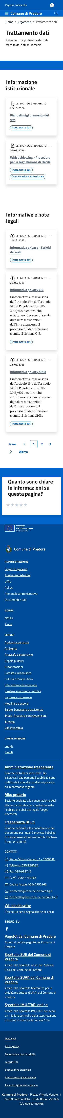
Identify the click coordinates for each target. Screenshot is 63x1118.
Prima (13, 445)
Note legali (10, 1038)
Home (9, 22)
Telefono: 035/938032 (23, 865)
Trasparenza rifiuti (20, 822)
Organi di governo (16, 569)
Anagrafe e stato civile (19, 654)
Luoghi (9, 746)
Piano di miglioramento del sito (29, 117)
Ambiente (11, 648)
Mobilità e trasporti (17, 703)
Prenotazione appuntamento (20, 1077)
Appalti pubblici (14, 660)
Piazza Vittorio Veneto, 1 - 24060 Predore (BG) (33, 858)
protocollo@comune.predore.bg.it (30, 891)
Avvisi (8, 624)
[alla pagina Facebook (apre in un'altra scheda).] (7, 928)
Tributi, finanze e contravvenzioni (26, 715)
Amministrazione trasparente (29, 767)
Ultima (24, 452)
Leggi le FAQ (11, 1062)
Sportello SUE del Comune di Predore (28, 956)
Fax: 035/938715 (20, 871)
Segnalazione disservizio (18, 1070)
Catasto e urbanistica (18, 673)
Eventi (9, 752)
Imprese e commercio (18, 697)
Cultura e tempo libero (19, 679)
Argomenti (24, 22)
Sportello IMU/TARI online (26, 1005)
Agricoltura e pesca (17, 642)
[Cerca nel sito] (56, 13)
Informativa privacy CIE (27, 289)
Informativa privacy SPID (28, 371)
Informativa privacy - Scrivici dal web (30, 250)
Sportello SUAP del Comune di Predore (29, 979)
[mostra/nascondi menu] (7, 13)
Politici (9, 587)
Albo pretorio (15, 794)
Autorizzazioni (14, 667)
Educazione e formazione (21, 685)
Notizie (9, 618)
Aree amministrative (17, 575)
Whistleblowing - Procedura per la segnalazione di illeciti (30, 160)
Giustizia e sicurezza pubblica (23, 691)
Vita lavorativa (14, 727)
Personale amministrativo (21, 593)
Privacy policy (12, 1046)
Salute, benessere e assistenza (24, 709)
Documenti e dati (16, 599)
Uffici (8, 581)
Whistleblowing (18, 905)
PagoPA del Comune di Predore (30, 936)
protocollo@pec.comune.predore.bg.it (33, 897)
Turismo (10, 721)
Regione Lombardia (16, 5)
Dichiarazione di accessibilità (20, 1054)
